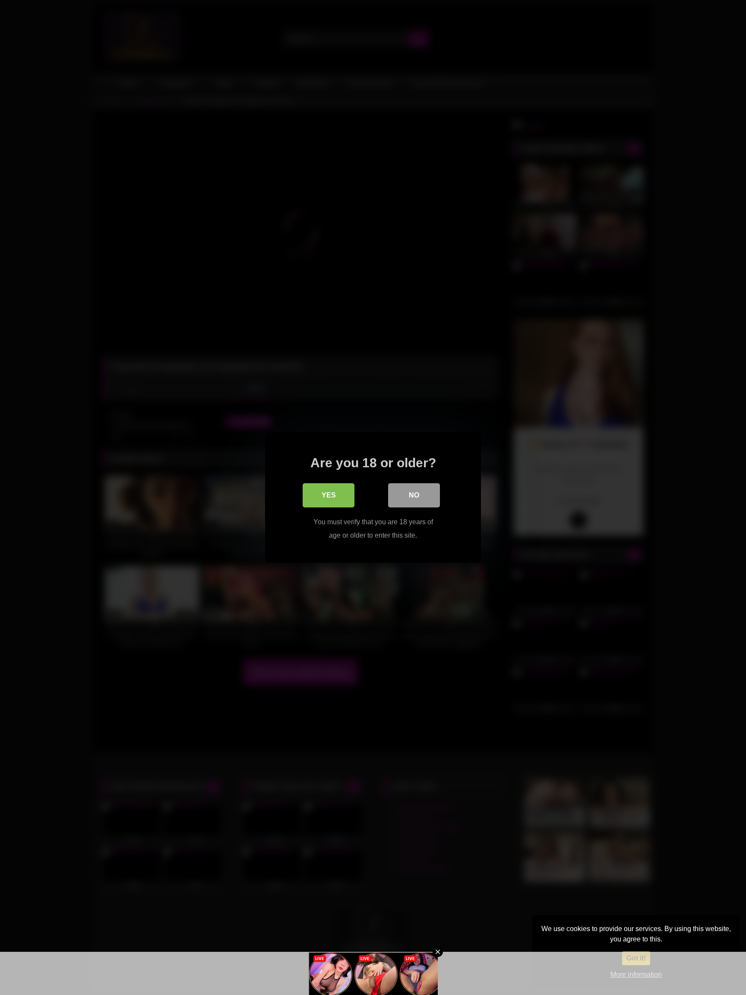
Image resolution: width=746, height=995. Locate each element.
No (414, 495)
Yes (329, 495)
